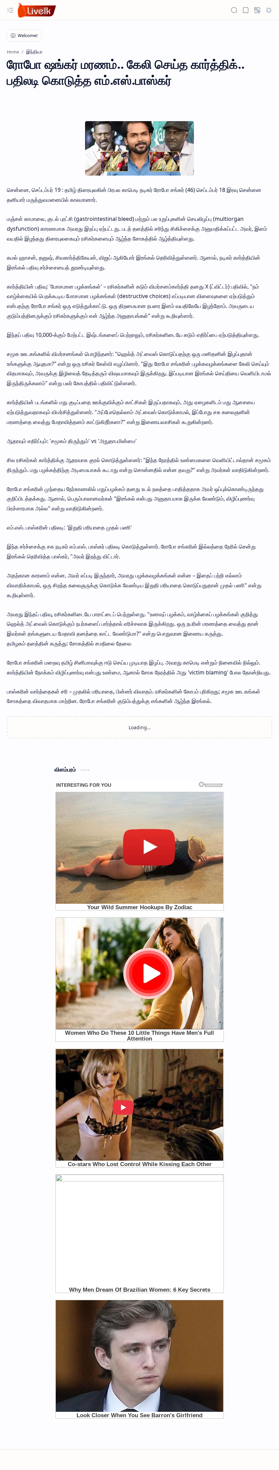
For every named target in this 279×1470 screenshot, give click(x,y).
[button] (10, 10)
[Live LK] (37, 10)
